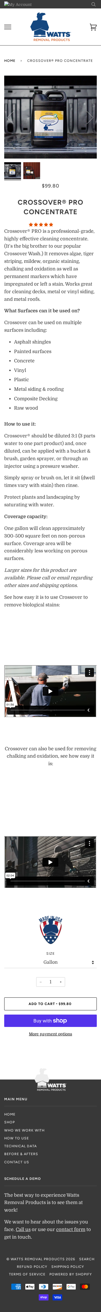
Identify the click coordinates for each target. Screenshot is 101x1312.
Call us (23, 1229)
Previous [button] (13, 117)
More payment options (50, 1034)
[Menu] (7, 27)
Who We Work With (24, 1130)
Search (87, 1259)
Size (50, 953)
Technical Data (20, 1146)
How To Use (16, 1138)
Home (9, 60)
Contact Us (16, 1162)
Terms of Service (27, 1274)
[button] (41, 224)
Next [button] (86, 117)
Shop (9, 1122)
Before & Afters (21, 1154)
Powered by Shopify (70, 1274)
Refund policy (32, 1266)
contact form (70, 1229)
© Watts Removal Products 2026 (40, 1259)
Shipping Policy (67, 1266)
